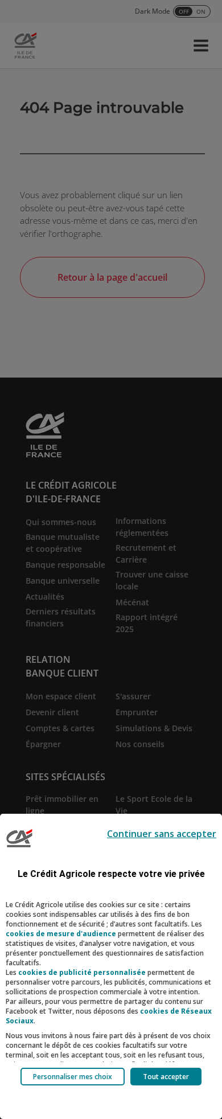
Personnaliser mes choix (72, 1076)
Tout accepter (166, 1076)
